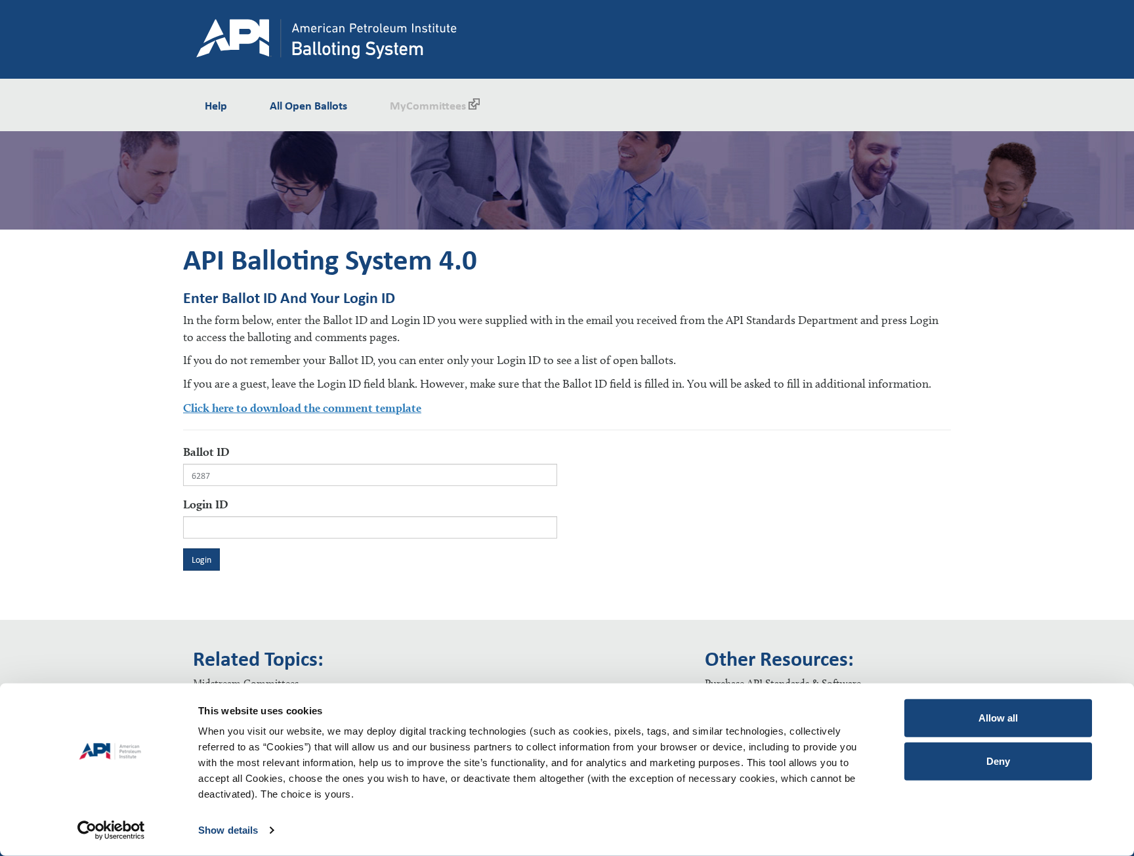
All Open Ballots (308, 105)
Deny (998, 760)
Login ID (205, 504)
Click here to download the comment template (302, 408)
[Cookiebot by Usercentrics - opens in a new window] (111, 830)
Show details (228, 830)
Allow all (998, 718)
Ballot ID (206, 452)
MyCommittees (428, 105)
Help (216, 105)
